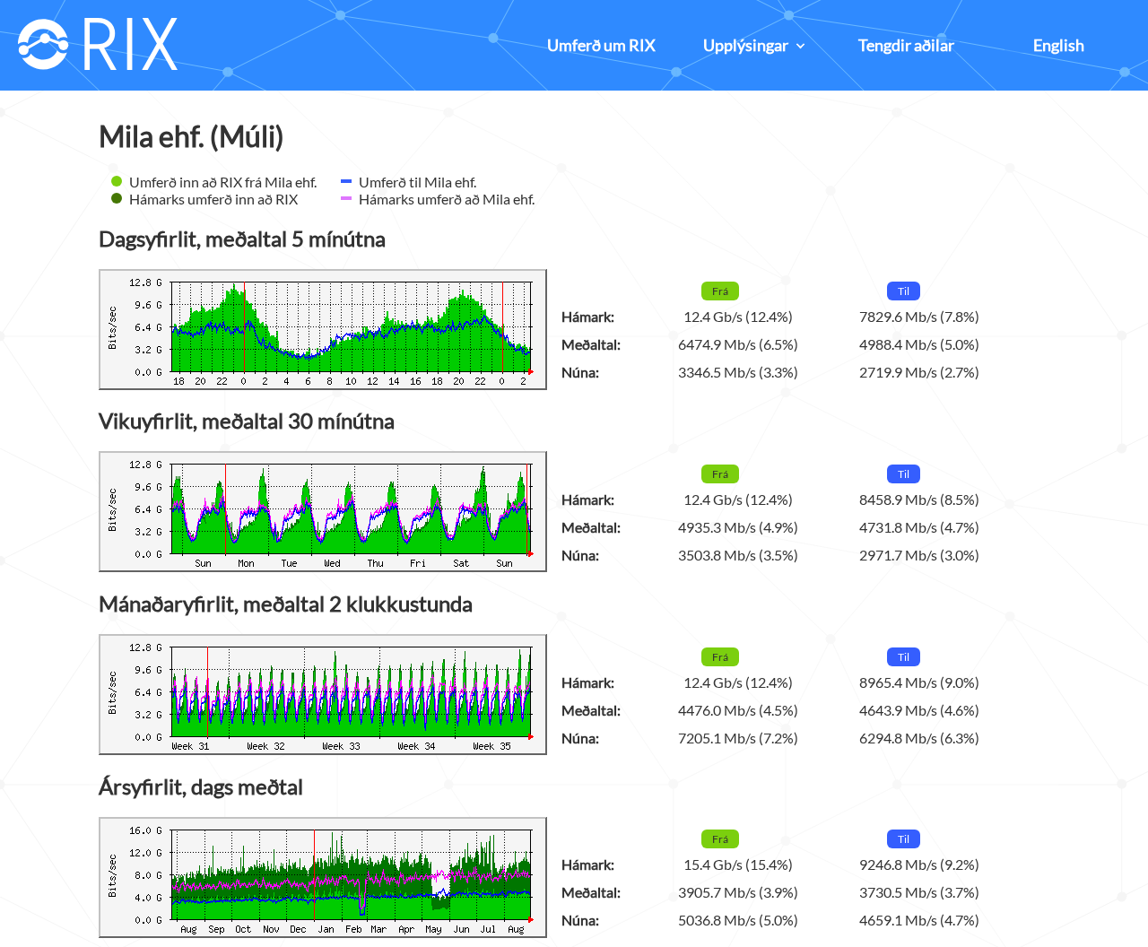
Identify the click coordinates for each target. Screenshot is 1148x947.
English (1058, 45)
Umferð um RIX (601, 45)
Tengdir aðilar (906, 45)
